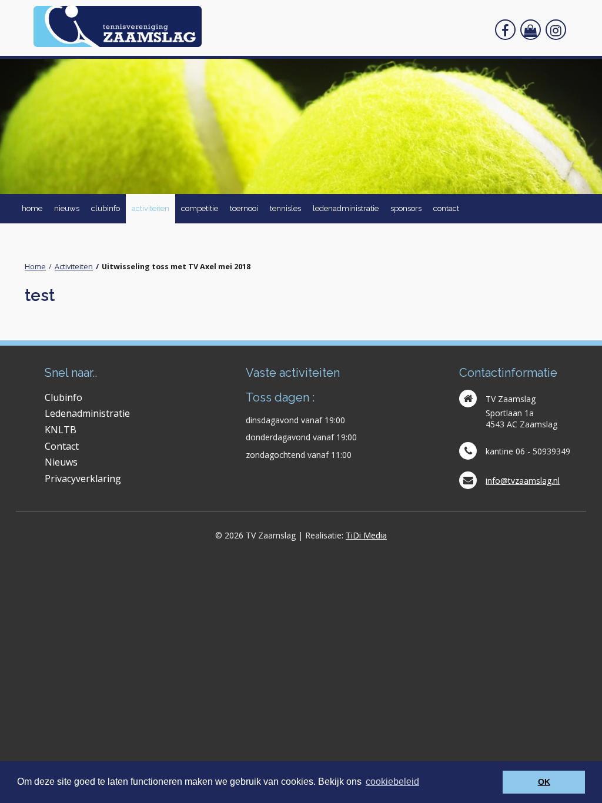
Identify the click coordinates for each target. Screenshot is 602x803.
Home (35, 267)
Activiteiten (74, 267)
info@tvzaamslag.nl (523, 480)
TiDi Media (366, 535)
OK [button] (544, 782)
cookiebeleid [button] (392, 782)
